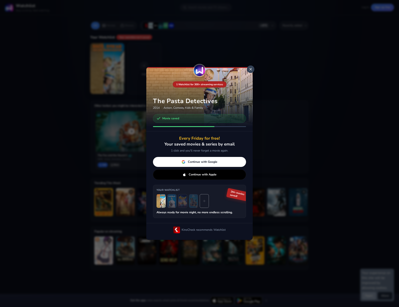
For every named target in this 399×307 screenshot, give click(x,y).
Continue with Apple (203, 174)
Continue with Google (202, 162)
